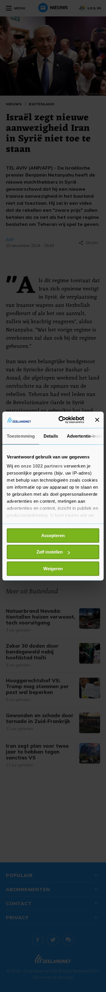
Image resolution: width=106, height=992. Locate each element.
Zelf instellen (50, 551)
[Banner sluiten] (97, 420)
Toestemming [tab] (21, 436)
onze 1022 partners (42, 465)
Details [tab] (51, 436)
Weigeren (53, 568)
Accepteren (53, 535)
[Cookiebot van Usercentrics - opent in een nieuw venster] (62, 420)
